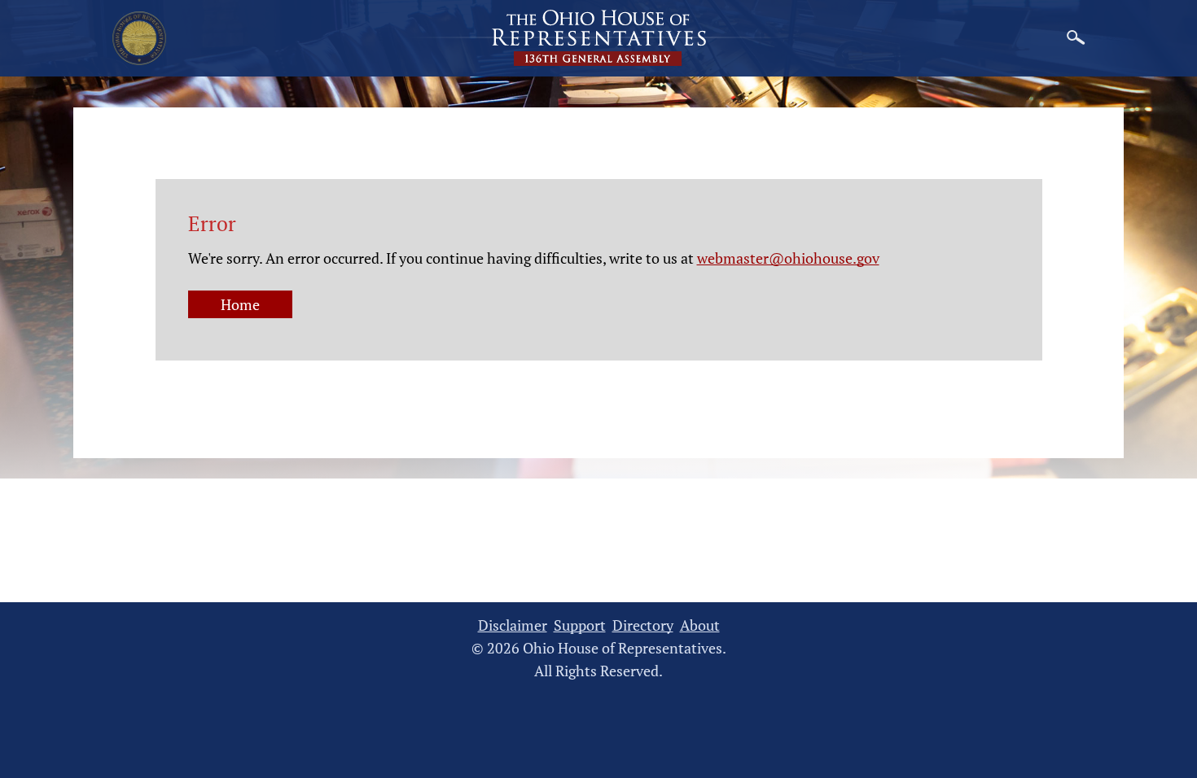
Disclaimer (512, 625)
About (700, 625)
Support (580, 625)
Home (240, 304)
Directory (642, 625)
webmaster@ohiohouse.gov (788, 258)
